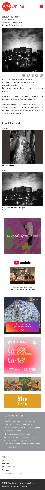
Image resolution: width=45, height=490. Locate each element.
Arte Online (6, 457)
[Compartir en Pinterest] (37, 75)
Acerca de (6, 460)
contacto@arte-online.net (12, 473)
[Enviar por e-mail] (32, 75)
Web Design (7, 463)
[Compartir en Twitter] (28, 75)
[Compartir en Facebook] (24, 75)
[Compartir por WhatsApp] (41, 75)
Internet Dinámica (20, 486)
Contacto (6, 470)
